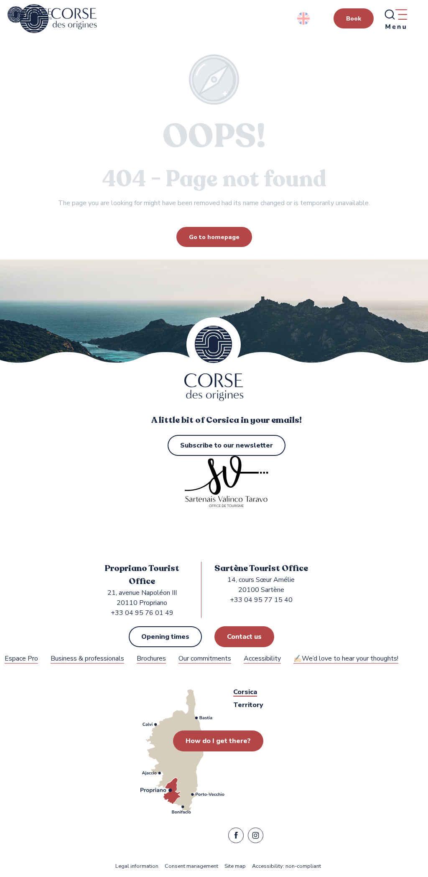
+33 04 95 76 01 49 (142, 612)
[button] (304, 18)
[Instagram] (255, 837)
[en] (304, 18)
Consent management (191, 866)
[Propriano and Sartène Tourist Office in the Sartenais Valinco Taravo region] (58, 18)
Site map (235, 866)
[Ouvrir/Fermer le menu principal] (395, 18)
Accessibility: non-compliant (286, 866)
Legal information (136, 866)
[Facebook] (236, 837)
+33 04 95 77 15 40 (261, 599)
